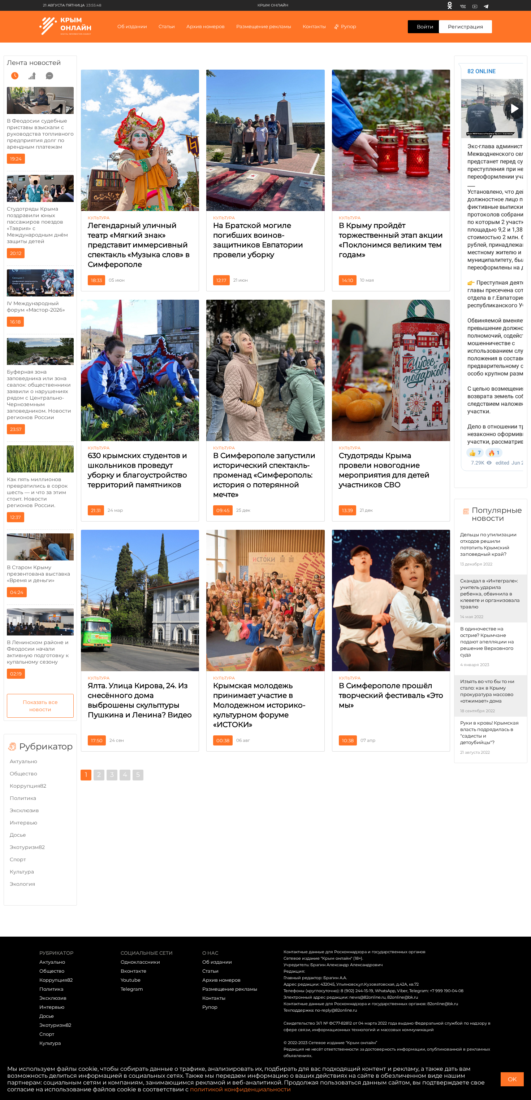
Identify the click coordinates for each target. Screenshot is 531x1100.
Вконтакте (133, 971)
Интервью (23, 822)
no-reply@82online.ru (336, 1010)
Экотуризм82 (27, 847)
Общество (23, 773)
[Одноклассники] (449, 5)
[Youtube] (474, 5)
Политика (23, 798)
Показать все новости (40, 706)
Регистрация (465, 26)
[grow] (32, 75)
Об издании (132, 26)
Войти (425, 26)
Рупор (348, 26)
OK (512, 1079)
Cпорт (18, 859)
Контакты (314, 26)
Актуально (23, 761)
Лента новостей (34, 63)
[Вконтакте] (463, 5)
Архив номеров (221, 980)
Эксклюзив (24, 810)
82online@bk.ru (402, 997)
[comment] (49, 75)
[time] (15, 75)
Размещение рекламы (263, 26)
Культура (22, 871)
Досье (18, 835)
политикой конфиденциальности (240, 1089)
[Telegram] (486, 5)
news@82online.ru (367, 997)
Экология (22, 884)
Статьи (210, 971)
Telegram (132, 989)
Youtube (131, 980)
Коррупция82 (28, 786)
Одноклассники (140, 962)
